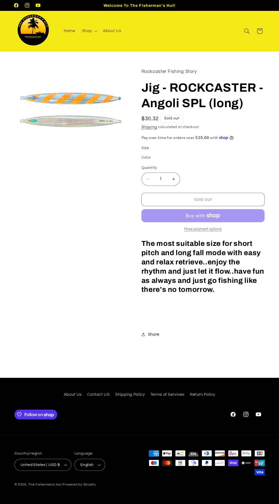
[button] (88, 31)
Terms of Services (167, 394)
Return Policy (202, 394)
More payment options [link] (203, 229)
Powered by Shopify (79, 484)
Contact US (98, 394)
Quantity (149, 168)
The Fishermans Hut (45, 484)
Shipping (149, 127)
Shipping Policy (130, 394)
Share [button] (153, 334)
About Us (73, 394)
